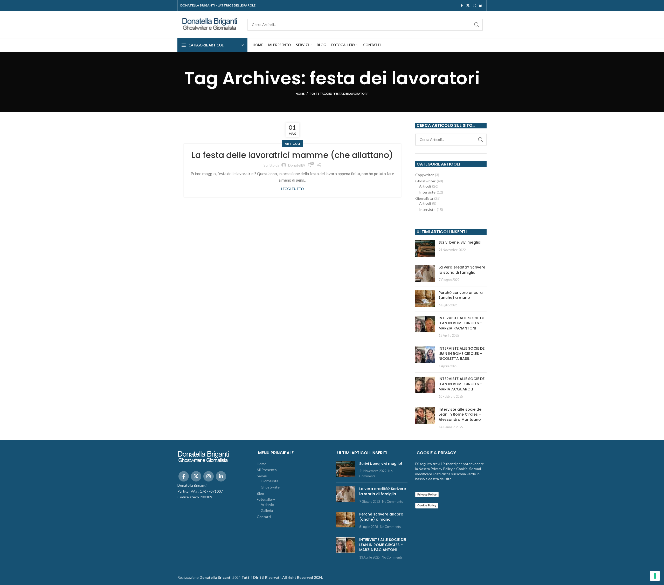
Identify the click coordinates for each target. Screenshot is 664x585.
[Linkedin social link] (481, 5)
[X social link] (468, 5)
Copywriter (424, 175)
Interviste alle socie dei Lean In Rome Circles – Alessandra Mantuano (460, 414)
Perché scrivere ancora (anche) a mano (461, 295)
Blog (260, 493)
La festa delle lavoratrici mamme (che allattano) (292, 155)
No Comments (392, 502)
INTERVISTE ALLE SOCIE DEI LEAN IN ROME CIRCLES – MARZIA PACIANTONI (462, 323)
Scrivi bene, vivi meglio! (460, 242)
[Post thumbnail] (425, 248)
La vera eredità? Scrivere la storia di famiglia (462, 270)
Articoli (292, 144)
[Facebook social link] (462, 5)
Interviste (427, 192)
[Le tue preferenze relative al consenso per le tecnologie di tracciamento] (655, 576)
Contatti (264, 516)
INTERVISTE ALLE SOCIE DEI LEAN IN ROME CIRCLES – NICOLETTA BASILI (462, 353)
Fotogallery (266, 499)
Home (300, 93)
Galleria (267, 510)
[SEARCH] (477, 25)
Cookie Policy (426, 505)
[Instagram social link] (474, 5)
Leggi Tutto (292, 189)
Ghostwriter (425, 181)
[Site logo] (209, 24)
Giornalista (424, 198)
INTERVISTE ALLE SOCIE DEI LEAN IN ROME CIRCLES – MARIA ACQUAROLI (462, 383)
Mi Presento (267, 469)
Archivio (267, 504)
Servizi (262, 476)
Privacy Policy (427, 494)
